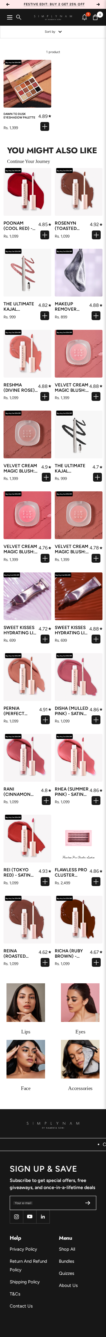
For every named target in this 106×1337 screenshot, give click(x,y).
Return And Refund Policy (28, 1265)
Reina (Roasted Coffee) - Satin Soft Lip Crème (20, 953)
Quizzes (66, 1273)
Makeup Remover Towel (66, 306)
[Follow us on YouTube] (29, 1216)
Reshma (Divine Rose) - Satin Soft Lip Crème (21, 387)
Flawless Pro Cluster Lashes (71, 872)
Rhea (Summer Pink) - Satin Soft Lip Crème (72, 791)
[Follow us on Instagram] (16, 1216)
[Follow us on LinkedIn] (42, 1216)
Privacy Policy (23, 1249)
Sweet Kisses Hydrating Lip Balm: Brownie (71, 630)
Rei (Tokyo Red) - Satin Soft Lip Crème (21, 872)
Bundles (66, 1261)
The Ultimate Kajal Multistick (19, 306)
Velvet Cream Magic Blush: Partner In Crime (20, 549)
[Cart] (95, 17)
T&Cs (15, 1294)
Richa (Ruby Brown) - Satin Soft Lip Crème (71, 953)
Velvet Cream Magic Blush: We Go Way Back (20, 468)
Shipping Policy (25, 1282)
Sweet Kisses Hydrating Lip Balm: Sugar (20, 630)
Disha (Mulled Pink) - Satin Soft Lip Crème (71, 711)
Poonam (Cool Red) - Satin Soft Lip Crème (20, 225)
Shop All (67, 1249)
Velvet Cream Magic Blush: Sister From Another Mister (71, 387)
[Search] (18, 17)
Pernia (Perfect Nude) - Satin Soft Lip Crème (21, 711)
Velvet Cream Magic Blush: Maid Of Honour (71, 549)
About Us (68, 1285)
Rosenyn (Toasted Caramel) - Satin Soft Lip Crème (71, 225)
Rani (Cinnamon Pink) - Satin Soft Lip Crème (21, 791)
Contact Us (21, 1306)
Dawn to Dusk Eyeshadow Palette (19, 115)
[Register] (87, 1203)
